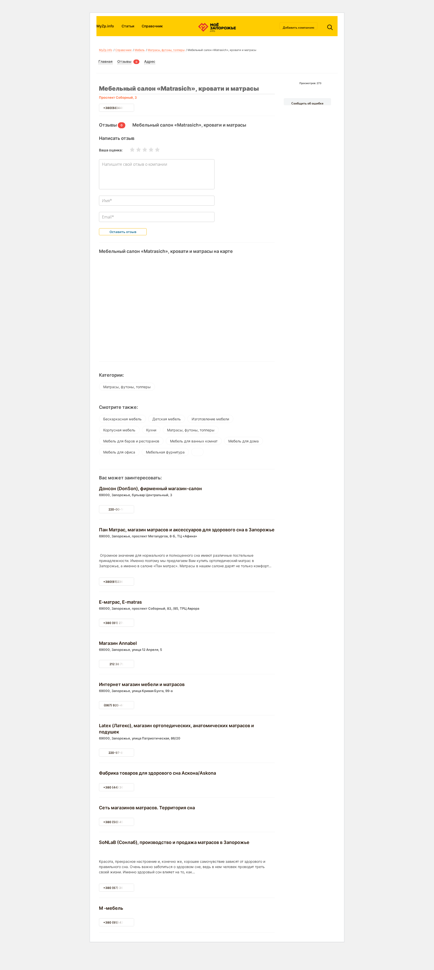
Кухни (151, 430)
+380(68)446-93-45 (119, 108)
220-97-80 (116, 753)
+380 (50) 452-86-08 (119, 822)
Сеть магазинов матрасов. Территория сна (147, 807)
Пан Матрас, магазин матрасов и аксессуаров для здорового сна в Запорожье (187, 529)
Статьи (128, 26)
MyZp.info (105, 26)
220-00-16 (116, 509)
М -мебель (111, 908)
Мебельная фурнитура (165, 452)
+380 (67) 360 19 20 (118, 888)
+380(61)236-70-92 (118, 582)
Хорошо (147, 149)
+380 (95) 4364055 (118, 922)
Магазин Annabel (118, 643)
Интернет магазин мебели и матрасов (142, 684)
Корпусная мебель (119, 430)
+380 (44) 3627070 (118, 787)
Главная (105, 61)
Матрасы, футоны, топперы (166, 50)
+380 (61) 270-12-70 (118, 623)
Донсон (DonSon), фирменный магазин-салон (150, 488)
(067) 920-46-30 (117, 705)
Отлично (154, 149)
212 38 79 (117, 664)
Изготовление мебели (210, 419)
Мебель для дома (243, 441)
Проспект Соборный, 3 (118, 97)
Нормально (141, 149)
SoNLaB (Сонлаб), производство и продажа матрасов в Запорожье (174, 842)
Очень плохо (129, 149)
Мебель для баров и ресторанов (131, 441)
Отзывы (124, 61)
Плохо (135, 149)
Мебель (140, 50)
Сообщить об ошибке (307, 103)
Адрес (149, 61)
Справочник (152, 26)
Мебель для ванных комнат (194, 441)
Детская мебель (166, 419)
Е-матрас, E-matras (120, 602)
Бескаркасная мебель (122, 419)
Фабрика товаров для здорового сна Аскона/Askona (157, 773)
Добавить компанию (298, 27)
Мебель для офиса (119, 452)
